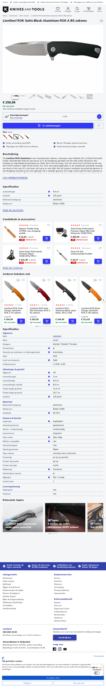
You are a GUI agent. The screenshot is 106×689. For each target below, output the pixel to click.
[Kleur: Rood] (27, 137)
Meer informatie (16, 118)
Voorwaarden (60, 593)
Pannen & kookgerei (11, 593)
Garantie (58, 581)
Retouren (58, 584)
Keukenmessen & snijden (13, 590)
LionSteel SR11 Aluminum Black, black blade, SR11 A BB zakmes (65, 310)
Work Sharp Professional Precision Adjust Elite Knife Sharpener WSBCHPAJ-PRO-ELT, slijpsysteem (83, 231)
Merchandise (59, 615)
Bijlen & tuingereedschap (13, 599)
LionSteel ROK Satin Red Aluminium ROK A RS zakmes (40, 310)
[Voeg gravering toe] (99, 116)
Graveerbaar (8, 348)
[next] (98, 300)
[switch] (97, 673)
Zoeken (77, 11)
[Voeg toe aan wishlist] (98, 125)
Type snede (8, 437)
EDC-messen (24, 16)
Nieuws (57, 602)
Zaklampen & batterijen (13, 602)
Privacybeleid (99, 656)
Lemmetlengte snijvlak (12, 385)
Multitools (7, 584)
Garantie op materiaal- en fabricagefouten (21, 352)
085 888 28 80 (10, 632)
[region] (53, 62)
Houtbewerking (9, 608)
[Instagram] (59, 649)
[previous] (7, 300)
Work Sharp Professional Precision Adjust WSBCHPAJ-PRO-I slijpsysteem (30, 253)
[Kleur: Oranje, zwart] (5, 137)
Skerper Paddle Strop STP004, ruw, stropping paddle (29, 231)
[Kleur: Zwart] (16, 137)
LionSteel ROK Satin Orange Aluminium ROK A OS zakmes (13, 310)
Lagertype (7, 421)
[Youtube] (65, 649)
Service (57, 578)
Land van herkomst (11, 360)
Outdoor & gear (9, 596)
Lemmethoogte (9, 377)
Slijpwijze (7, 477)
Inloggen (68, 11)
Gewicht (6, 196)
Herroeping (59, 587)
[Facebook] (54, 649)
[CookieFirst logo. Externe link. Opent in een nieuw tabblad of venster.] (3, 658)
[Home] (23, 8)
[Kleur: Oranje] (21, 137)
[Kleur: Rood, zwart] (10, 137)
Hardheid (7, 413)
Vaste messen (8, 581)
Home (5, 16)
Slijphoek (7, 373)
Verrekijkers (8, 605)
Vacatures (58, 618)
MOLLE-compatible (11, 441)
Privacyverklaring (61, 590)
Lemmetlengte (9, 192)
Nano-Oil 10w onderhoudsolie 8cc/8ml (81, 252)
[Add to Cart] (46, 238)
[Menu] (101, 665)
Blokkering (7, 469)
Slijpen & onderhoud (11, 587)
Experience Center (62, 608)
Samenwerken (60, 621)
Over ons (58, 605)
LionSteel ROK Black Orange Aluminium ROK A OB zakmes (90, 310)
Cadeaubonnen (60, 612)
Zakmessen (13, 16)
